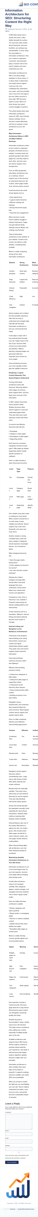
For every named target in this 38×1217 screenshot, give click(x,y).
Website (7, 1145)
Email (7, 1138)
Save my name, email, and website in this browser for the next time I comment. (17, 1157)
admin (7, 31)
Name (7, 1131)
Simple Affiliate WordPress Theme (26, 1209)
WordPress (12, 1209)
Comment (8, 1112)
